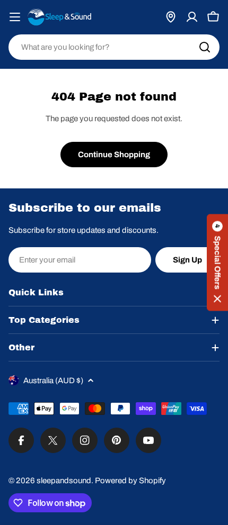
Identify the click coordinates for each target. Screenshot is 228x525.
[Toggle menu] (14, 17)
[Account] (192, 17)
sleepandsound (64, 480)
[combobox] (114, 47)
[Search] (204, 47)
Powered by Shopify (130, 480)
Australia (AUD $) (53, 380)
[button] (217, 262)
